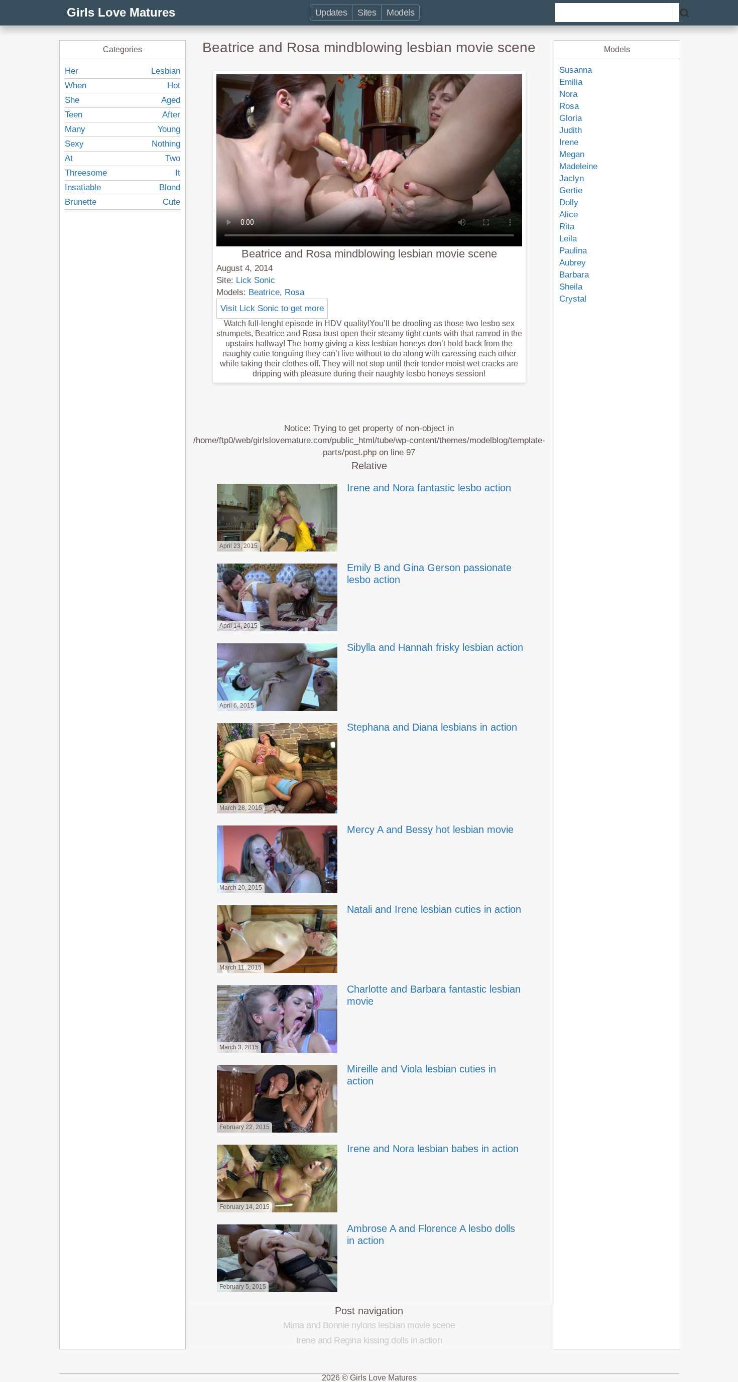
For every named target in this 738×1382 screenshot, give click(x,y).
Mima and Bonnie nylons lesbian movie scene (369, 1325)
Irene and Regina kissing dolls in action (369, 1340)
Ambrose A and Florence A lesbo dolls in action (431, 1234)
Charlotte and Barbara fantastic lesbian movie (434, 995)
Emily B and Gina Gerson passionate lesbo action (429, 573)
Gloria (570, 118)
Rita (566, 226)
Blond (169, 187)
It (177, 173)
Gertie (570, 190)
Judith (570, 130)
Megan (571, 154)
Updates (331, 13)
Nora (568, 94)
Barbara (574, 275)
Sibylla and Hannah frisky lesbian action (435, 647)
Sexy (74, 144)
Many (75, 129)
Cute (171, 202)
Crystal (572, 299)
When (75, 85)
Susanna (575, 70)
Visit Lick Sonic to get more (272, 308)
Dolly (568, 202)
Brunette (80, 202)
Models (400, 13)
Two (172, 158)
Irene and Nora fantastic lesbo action (429, 487)
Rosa (294, 292)
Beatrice (264, 292)
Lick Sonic (255, 280)
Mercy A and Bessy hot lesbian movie (430, 829)
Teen (73, 114)
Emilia (570, 82)
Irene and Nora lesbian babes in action (433, 1148)
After (171, 114)
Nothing (166, 144)
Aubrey (572, 262)
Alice (568, 214)
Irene (568, 142)
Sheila (570, 287)
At (69, 158)
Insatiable (83, 187)
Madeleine (578, 166)
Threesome (86, 173)
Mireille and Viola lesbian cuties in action (421, 1074)
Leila (568, 238)
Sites (366, 13)
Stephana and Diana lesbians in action (432, 727)
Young (169, 129)
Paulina (573, 250)
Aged (170, 100)
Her (71, 71)
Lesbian (165, 71)
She (72, 100)
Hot (173, 85)
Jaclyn (571, 178)
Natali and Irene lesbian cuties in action (434, 909)
